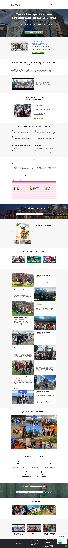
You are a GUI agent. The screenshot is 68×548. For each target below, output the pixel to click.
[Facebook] (20, 543)
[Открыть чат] (66, 546)
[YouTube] (17, 543)
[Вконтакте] (16, 543)
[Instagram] (19, 543)
